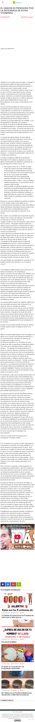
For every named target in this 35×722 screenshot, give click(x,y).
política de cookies (19, 717)
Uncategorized (5, 17)
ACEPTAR (17, 720)
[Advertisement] (17, 33)
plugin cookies (31, 719)
